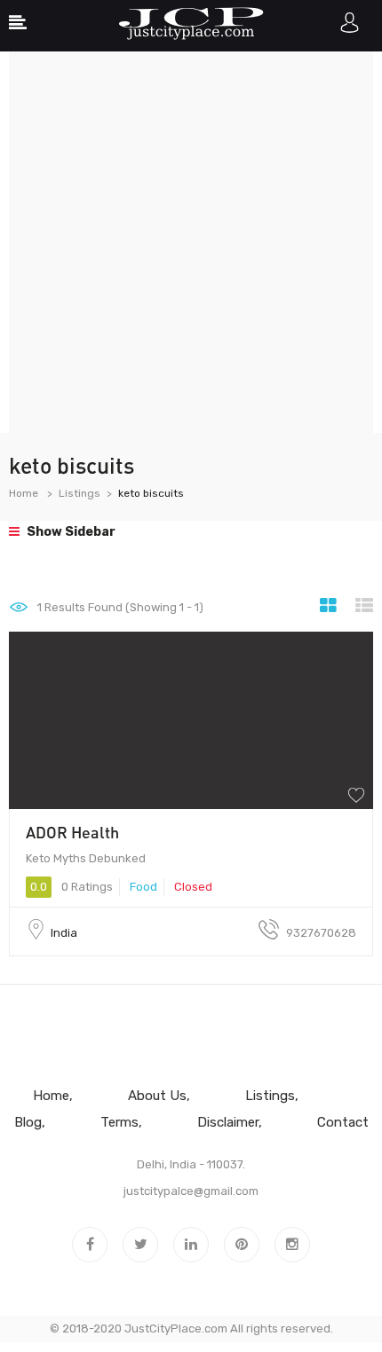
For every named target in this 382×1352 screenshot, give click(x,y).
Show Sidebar (69, 531)
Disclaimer (228, 1122)
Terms (119, 1122)
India (64, 932)
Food (143, 886)
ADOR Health (72, 832)
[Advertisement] (191, 242)
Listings (79, 493)
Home (23, 493)
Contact (343, 1122)
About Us (157, 1096)
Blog (28, 1122)
